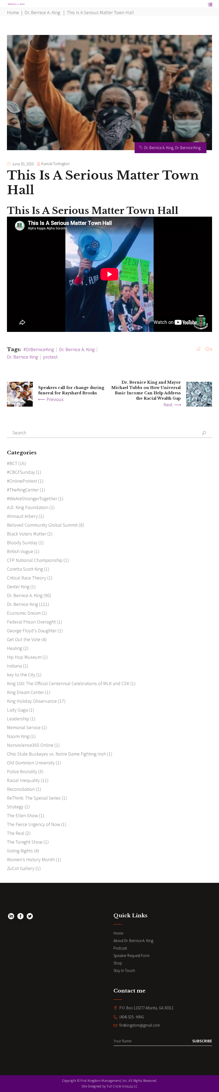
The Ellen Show (22, 815)
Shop (118, 963)
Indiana (14, 666)
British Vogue (20, 551)
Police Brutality (22, 771)
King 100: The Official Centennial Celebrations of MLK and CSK (68, 683)
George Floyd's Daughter (32, 631)
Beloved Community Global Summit (42, 525)
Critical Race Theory (26, 578)
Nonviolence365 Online (30, 745)
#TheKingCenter (23, 490)
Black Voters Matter (26, 534)
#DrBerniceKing (39, 349)
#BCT (12, 463)
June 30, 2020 (23, 163)
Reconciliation (21, 789)
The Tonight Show (24, 842)
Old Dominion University (31, 763)
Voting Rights (20, 851)
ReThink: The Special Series (34, 798)
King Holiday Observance (32, 701)
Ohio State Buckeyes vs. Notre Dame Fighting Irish (56, 754)
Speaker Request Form (132, 955)
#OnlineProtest (22, 481)
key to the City (21, 675)
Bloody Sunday (22, 542)
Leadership (18, 719)
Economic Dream (24, 613)
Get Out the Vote (23, 639)
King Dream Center (25, 692)
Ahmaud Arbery (22, 516)
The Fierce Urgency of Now (33, 824)
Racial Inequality (23, 780)
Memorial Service (24, 727)
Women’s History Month (31, 859)
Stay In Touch (124, 970)
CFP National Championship (34, 560)
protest (50, 357)
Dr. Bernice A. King (42, 12)
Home (13, 12)
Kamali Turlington (55, 163)
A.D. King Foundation (27, 507)
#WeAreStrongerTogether (32, 498)
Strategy (15, 807)
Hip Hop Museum (24, 657)
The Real (15, 833)
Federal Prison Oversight (31, 622)
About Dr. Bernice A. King (133, 940)
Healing (14, 648)
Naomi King (18, 736)
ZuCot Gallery (20, 868)
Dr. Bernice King (188, 147)
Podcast (120, 948)
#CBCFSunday (21, 472)
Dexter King (18, 586)
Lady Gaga (17, 710)
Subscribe (202, 1040)
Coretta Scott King (25, 569)
